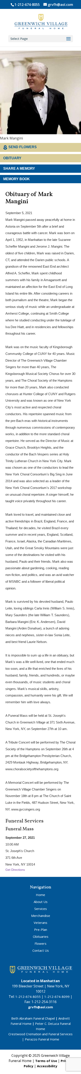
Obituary (12, 158)
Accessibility (47, 1066)
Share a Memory (19, 168)
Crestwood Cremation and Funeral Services (40, 1034)
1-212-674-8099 (57, 996)
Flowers (40, 943)
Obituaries (40, 936)
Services (40, 908)
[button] (68, 38)
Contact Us (40, 950)
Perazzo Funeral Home (42, 1039)
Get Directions (15, 869)
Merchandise (40, 915)
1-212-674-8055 (27, 4)
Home (40, 895)
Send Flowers (22, 147)
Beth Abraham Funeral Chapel (33, 1018)
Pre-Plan (40, 929)
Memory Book (16, 179)
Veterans (40, 922)
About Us (41, 901)
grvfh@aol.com (40, 1007)
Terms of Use (46, 1061)
